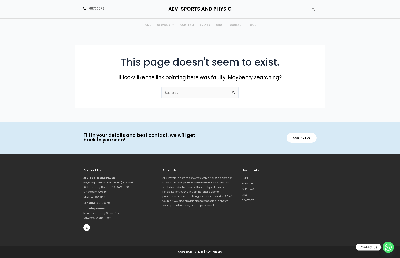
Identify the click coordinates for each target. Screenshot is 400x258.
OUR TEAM (248, 189)
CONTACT (236, 25)
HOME (147, 25)
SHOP (245, 195)
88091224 (94, 197)
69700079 (96, 203)
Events (205, 25)
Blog (253, 25)
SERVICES (163, 25)
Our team (187, 25)
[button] (165, 25)
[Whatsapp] (388, 247)
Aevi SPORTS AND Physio (200, 8)
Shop (220, 25)
